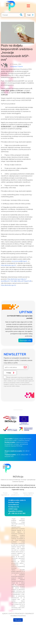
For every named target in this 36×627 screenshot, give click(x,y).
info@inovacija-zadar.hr (17, 500)
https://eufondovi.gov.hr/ (8, 265)
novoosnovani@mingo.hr (19, 261)
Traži (28, 15)
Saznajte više (25, 340)
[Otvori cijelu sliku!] (17, 33)
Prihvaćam (18, 620)
